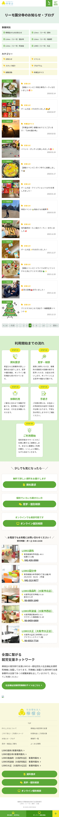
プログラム (38, 65)
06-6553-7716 (31, 640)
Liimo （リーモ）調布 (42, 32)
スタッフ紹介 (11, 65)
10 (43, 325)
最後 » (55, 325)
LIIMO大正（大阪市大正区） (38, 631)
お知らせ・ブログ (8, 738)
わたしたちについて (9, 728)
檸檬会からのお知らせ (13, 32)
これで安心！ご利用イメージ (12, 733)
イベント (37, 59)
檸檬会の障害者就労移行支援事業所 (29, 803)
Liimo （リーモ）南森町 (43, 39)
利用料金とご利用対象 (39, 733)
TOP (29, 723)
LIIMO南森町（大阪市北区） (38, 591)
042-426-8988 (31, 560)
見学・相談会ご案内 (9, 743)
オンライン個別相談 (31, 790)
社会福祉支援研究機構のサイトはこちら (22, 685)
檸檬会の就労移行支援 (39, 728)
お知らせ (9, 59)
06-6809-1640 (31, 600)
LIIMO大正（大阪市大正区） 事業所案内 (20, 765)
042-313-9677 (31, 580)
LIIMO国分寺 (29, 570)
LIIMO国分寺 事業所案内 (13, 754)
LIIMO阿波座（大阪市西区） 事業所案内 (20, 761)
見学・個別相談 (31, 782)
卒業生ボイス (39, 72)
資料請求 (30, 774)
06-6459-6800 (31, 620)
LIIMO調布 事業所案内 (12, 750)
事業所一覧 (35, 738)
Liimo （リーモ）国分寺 (14, 39)
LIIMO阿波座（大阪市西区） (38, 611)
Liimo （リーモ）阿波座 (14, 46)
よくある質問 (35, 743)
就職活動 (9, 72)
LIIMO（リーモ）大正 (42, 46)
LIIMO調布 (28, 550)
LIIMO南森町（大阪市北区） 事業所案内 (20, 757)
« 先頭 (11, 325)
